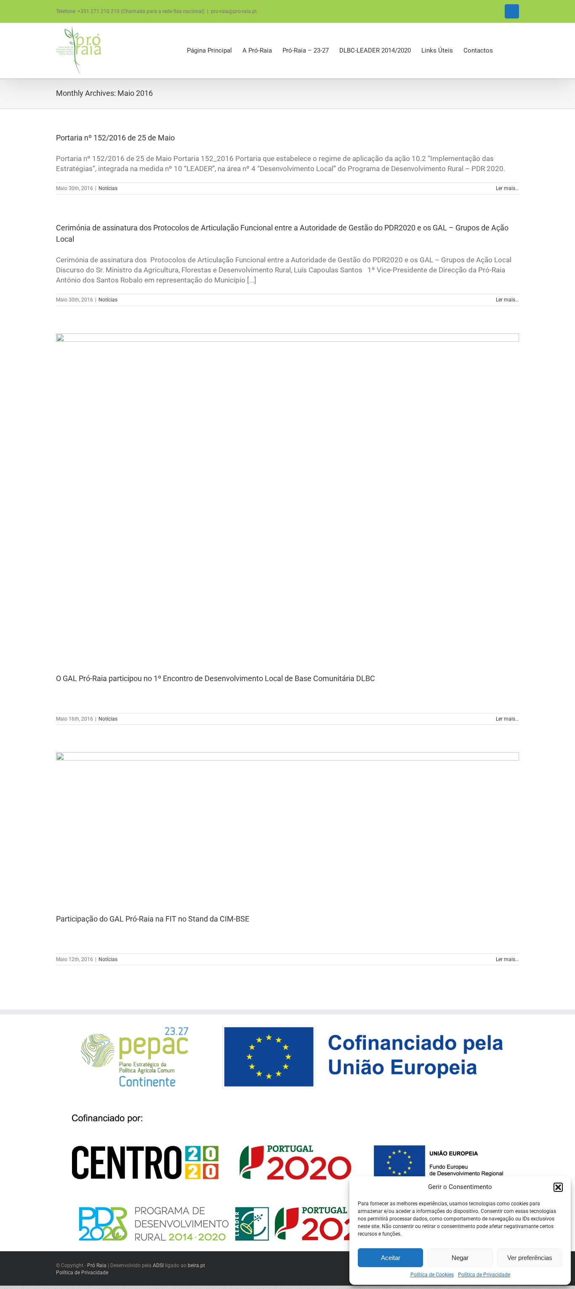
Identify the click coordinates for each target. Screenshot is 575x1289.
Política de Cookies (432, 1275)
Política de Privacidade (484, 1275)
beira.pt (196, 1265)
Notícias (107, 188)
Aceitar (390, 1257)
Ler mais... (507, 188)
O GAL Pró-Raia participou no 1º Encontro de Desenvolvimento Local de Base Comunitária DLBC (215, 678)
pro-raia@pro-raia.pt (234, 11)
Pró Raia (96, 1265)
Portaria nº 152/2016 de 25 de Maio (115, 137)
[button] (558, 1187)
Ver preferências (529, 1257)
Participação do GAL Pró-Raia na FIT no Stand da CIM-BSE (152, 918)
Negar (460, 1257)
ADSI (158, 1265)
